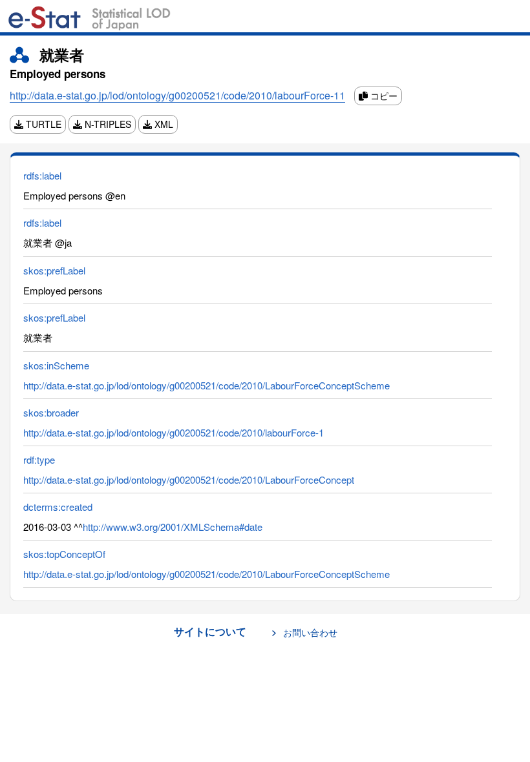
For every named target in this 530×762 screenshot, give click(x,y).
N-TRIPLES (106, 124)
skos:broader (51, 412)
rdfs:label (42, 175)
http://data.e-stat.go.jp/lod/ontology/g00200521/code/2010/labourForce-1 (173, 432)
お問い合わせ (310, 632)
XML (162, 124)
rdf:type (39, 459)
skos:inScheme (56, 365)
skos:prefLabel (54, 270)
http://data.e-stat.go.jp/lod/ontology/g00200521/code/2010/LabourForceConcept (188, 479)
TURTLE (42, 124)
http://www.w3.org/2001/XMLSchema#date (172, 526)
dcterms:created (57, 506)
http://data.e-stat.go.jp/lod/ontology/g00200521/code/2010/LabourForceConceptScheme (206, 385)
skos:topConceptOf (64, 554)
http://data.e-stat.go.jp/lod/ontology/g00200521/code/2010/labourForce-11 (177, 95)
